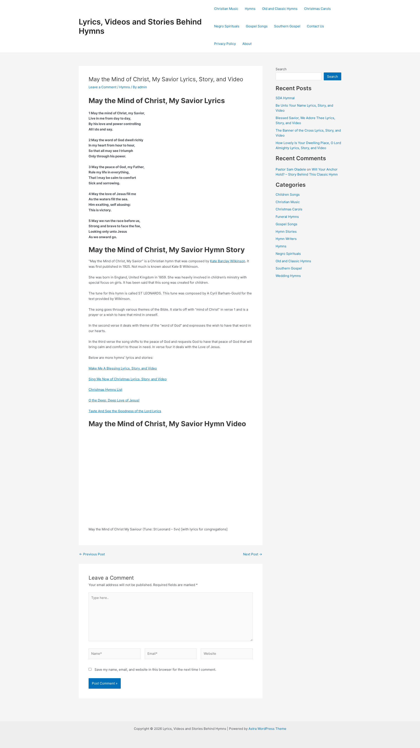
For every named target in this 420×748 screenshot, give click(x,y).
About (247, 44)
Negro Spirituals (226, 26)
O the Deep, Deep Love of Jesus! (114, 400)
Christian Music (226, 9)
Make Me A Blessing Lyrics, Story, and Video (123, 368)
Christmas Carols (317, 9)
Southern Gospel (287, 26)
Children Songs (288, 194)
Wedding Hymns (288, 276)
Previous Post (92, 554)
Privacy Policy (225, 44)
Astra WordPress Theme (267, 729)
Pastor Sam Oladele (291, 169)
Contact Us (315, 26)
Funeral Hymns (287, 217)
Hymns (250, 9)
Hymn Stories (286, 231)
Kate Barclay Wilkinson (227, 261)
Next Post (252, 554)
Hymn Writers (286, 239)
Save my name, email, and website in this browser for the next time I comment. (155, 669)
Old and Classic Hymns (280, 9)
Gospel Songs (257, 26)
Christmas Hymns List (105, 389)
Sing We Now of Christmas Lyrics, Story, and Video (128, 379)
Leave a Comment (102, 87)
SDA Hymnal (285, 98)
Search (281, 69)
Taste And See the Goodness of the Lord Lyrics (125, 411)
